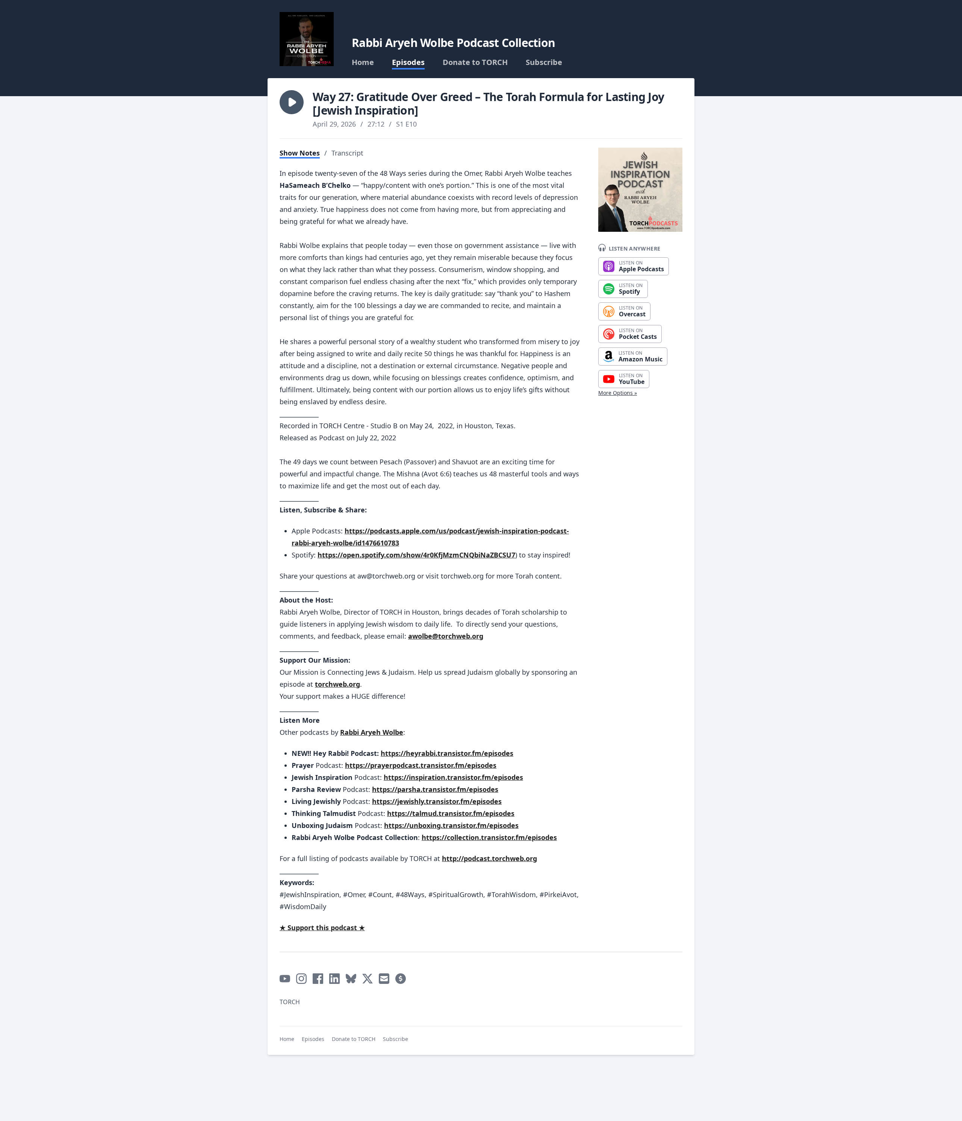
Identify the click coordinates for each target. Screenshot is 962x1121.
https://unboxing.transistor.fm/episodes (451, 825)
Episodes (408, 62)
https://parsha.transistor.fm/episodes (435, 789)
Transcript (347, 152)
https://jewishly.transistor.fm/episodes (437, 801)
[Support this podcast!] (400, 978)
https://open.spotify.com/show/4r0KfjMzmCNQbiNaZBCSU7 (416, 554)
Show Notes (300, 152)
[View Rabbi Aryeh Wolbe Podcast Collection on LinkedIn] (334, 978)
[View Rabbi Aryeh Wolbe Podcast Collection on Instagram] (301, 978)
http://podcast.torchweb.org (489, 858)
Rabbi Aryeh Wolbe (371, 732)
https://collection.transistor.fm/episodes (489, 837)
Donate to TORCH (475, 62)
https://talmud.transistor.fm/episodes (450, 813)
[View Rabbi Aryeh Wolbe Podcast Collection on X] (367, 978)
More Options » (617, 392)
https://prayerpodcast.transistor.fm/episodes (420, 765)
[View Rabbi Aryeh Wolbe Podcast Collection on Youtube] (285, 978)
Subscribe (544, 62)
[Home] (307, 39)
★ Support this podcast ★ (322, 927)
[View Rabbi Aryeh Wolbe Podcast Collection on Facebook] (318, 978)
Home (363, 62)
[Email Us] (384, 978)
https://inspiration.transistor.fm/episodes (453, 777)
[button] (292, 102)
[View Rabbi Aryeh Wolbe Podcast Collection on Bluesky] (351, 978)
